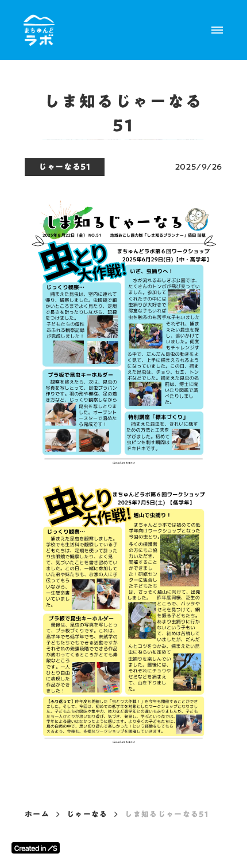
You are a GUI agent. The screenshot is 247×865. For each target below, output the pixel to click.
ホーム (37, 814)
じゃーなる (87, 814)
